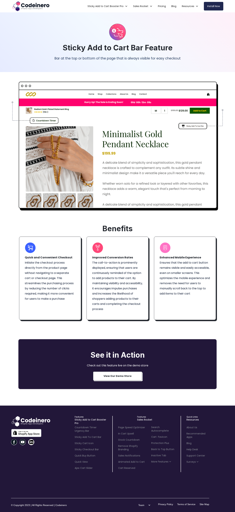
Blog (173, 6)
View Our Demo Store (118, 376)
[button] (107, 6)
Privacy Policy (165, 504)
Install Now (213, 6)
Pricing (162, 6)
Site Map (204, 504)
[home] (31, 6)
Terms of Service (186, 504)
